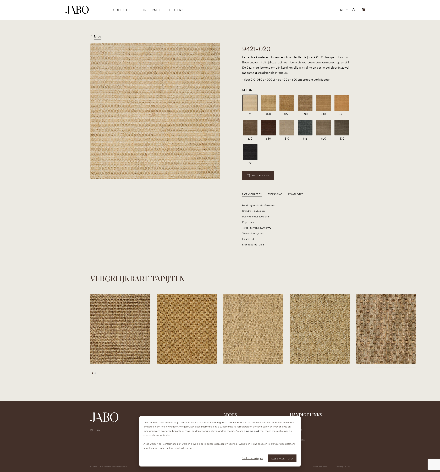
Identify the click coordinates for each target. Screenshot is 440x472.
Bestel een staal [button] (260, 175)
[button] (353, 10)
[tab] (252, 194)
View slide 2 (95, 373)
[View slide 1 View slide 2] (220, 335)
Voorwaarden (320, 466)
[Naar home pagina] (77, 10)
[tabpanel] (296, 225)
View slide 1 (92, 373)
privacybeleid (251, 430)
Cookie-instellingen (252, 458)
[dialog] (220, 441)
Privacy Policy (343, 466)
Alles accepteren (282, 458)
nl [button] (342, 10)
